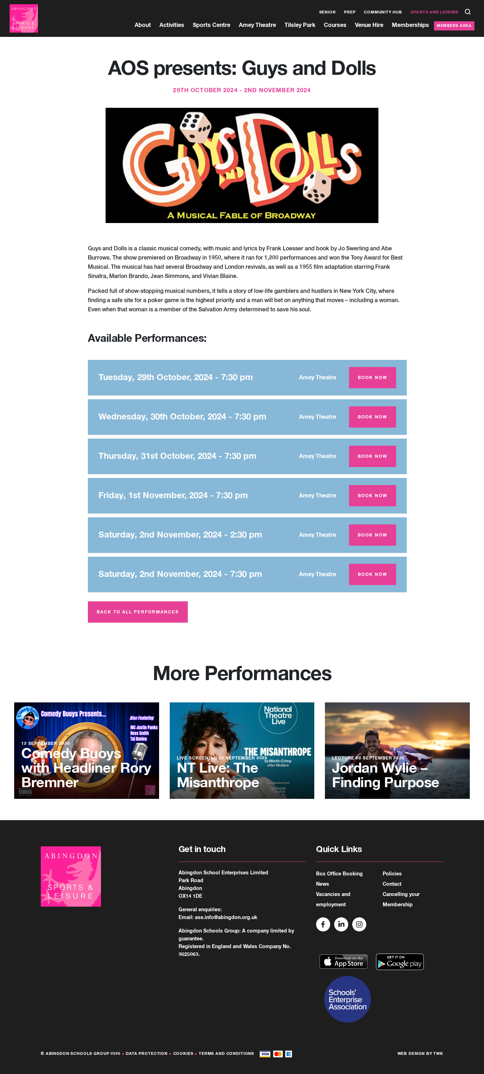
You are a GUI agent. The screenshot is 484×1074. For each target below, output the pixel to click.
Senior (327, 12)
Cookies (183, 1054)
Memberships (410, 25)
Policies (392, 874)
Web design (411, 1054)
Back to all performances (138, 612)
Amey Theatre (257, 25)
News (322, 884)
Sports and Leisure (435, 12)
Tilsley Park (300, 25)
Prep (349, 12)
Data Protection (147, 1054)
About (143, 25)
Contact (392, 884)
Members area (454, 26)
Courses (335, 25)
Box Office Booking (339, 874)
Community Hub (383, 12)
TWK (438, 1054)
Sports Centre (211, 25)
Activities (171, 25)
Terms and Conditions (226, 1054)
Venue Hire (369, 25)
